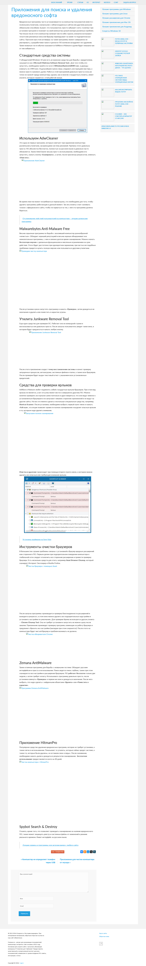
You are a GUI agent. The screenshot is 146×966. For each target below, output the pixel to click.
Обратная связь (104, 936)
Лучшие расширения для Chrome (116, 18)
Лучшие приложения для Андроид (117, 26)
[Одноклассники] (84, 851)
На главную (58, 851)
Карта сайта (103, 933)
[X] (91, 851)
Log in (22, 963)
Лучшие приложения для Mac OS (116, 22)
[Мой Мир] (88, 851)
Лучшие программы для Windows (116, 9)
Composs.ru (19, 3)
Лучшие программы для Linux (114, 13)
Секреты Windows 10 (111, 31)
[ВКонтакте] (81, 851)
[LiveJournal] (94, 851)
